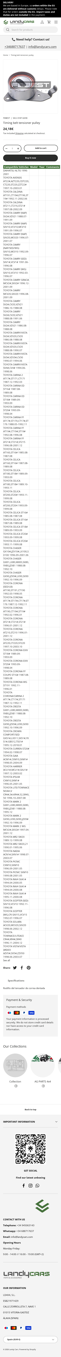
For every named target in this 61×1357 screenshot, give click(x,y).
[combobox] (30, 29)
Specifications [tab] (16, 980)
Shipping (19, 133)
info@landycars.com (42, 46)
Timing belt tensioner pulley (22, 55)
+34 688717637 (25, 1231)
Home (5, 55)
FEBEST (6, 118)
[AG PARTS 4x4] (43, 1065)
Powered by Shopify (27, 1349)
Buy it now (30, 157)
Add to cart (40, 148)
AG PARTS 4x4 (43, 1081)
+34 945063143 (25, 1225)
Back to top (30, 1109)
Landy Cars (13, 1349)
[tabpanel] (30, 988)
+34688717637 (15, 46)
